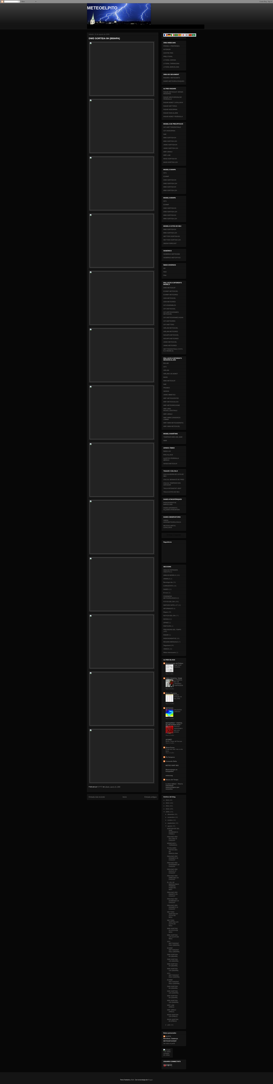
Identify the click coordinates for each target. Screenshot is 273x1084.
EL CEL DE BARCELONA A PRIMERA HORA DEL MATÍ (173, 886)
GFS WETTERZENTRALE (172, 127)
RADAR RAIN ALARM (170, 113)
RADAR (165, 635)
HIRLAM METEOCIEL (170, 328)
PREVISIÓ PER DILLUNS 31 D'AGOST (172, 838)
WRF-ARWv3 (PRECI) (171, 1011)
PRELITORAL (168, 56)
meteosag (169, 775)
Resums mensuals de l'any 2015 (178, 696)
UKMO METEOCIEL (170, 342)
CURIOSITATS (168, 586)
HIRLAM (166, 370)
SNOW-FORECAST (170, 243)
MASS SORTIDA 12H (170, 162)
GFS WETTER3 (168, 324)
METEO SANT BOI (172, 765)
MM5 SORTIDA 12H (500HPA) (172, 1001)
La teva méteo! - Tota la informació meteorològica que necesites (174, 786)
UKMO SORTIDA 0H (170, 145)
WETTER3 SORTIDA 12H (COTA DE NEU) (172, 922)
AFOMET (169, 739)
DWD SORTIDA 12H (170, 183)
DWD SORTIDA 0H (169, 180)
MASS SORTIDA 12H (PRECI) (172, 1015)
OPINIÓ (166, 622)
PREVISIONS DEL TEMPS (172, 629)
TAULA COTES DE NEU (171, 492)
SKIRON (166, 391)
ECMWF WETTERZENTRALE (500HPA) (173, 981)
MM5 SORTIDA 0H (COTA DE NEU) (172, 930)
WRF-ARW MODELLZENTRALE (170, 409)
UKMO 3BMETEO (169, 395)
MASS (165, 377)
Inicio (125, 797)
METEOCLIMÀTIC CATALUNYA (169, 526)
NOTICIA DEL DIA (169, 615)
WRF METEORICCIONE (171, 405)
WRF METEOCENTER (171, 398)
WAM (165, 440)
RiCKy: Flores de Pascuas (174, 741)
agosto (170, 826)
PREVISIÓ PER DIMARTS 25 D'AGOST (172, 894)
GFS (164, 173)
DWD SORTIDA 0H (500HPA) (172, 987)
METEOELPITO (102, 8)
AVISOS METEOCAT (170, 463)
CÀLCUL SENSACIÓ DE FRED (173, 479)
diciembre (171, 814)
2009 (168, 812)
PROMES (166, 388)
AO (164, 268)
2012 (168, 803)
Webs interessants (169, 652)
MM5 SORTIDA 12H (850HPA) (172, 969)
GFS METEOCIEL (169, 309)
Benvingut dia (168, 582)
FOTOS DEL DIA (169, 601)
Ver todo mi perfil (169, 1043)
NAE (164, 134)
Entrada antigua (150, 797)
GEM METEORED (169, 302)
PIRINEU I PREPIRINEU (171, 46)
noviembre (171, 817)
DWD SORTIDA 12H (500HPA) (172, 992)
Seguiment (167, 645)
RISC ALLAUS (168, 455)
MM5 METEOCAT (169, 381)
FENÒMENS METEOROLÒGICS (170, 597)
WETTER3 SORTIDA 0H (171, 236)
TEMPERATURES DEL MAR (172, 437)
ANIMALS (166, 579)
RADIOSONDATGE (169, 638)
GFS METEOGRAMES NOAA (173, 317)
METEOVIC (169, 708)
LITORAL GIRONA (169, 60)
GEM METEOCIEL (169, 298)
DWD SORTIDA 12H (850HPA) (172, 960)
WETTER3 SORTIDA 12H (172, 240)
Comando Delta (171, 761)
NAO (165, 272)
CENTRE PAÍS (168, 53)
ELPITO (168, 1036)
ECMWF (166, 176)
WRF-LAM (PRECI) (170, 1006)
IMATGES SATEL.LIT (170, 605)
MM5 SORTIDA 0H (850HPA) (172, 965)
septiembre (172, 823)
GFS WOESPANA (169, 131)
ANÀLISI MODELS (169, 575)
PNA (164, 275)
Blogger (150, 1080)
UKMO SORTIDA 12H (170, 148)
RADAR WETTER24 (170, 106)
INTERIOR (167, 49)
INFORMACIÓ (168, 608)
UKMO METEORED (170, 345)
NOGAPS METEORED (171, 338)
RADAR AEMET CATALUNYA (173, 102)
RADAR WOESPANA (170, 109)
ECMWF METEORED (170, 295)
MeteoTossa (170, 747)
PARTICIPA (167, 626)
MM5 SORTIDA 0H (169, 138)
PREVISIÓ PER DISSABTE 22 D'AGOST (172, 907)
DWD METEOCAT (169, 288)
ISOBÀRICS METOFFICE (172, 257)
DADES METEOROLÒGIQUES (173, 81)
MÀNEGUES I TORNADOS (172, 844)
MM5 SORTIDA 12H (170, 141)
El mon (165, 593)
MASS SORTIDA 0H (170, 159)
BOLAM (166, 363)
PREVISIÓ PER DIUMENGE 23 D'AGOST (173, 900)
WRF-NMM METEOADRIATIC (173, 423)
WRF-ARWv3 (167, 152)
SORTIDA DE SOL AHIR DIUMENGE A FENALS (173, 831)
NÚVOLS (166, 619)
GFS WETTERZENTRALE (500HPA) (173, 975)
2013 (168, 800)
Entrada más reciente (97, 797)
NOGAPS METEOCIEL (171, 335)
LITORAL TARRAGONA (171, 63)
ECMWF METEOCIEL (170, 291)
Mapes (165, 612)
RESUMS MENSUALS (170, 642)
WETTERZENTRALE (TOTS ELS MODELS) (172, 350)
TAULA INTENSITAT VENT (172, 488)
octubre (170, 820)
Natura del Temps (172, 779)
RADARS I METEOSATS (171, 78)
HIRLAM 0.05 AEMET (170, 374)
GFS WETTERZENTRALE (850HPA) (173, 943)
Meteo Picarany (171, 693)
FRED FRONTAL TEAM (174, 678)
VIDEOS (166, 649)
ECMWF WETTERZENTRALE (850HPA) (173, 950)
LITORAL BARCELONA (171, 67)
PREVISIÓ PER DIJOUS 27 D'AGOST (172, 871)
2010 (168, 809)
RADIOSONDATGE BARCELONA (169, 503)
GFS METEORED (169, 321)
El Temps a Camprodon (174, 535)
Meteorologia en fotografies (171, 770)
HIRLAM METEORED (170, 331)
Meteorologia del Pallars (174, 663)
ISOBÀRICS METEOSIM (171, 254)
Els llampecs (170, 757)
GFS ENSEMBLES (169, 305)
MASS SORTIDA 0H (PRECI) (172, 1020)
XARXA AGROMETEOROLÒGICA (172, 521)
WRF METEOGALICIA (170, 402)
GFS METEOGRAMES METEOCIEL (171, 313)
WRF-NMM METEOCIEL (171, 426)
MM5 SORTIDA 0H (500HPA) (172, 996)
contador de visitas (166, 1054)
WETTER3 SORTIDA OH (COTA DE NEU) (172, 914)
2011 (167, 806)
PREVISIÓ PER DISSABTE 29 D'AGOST (172, 858)
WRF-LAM (166, 155)
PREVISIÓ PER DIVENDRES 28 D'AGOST (173, 864)
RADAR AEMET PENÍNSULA (173, 116)
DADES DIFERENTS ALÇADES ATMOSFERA (171, 508)
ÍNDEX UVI (167, 451)
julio (169, 1025)
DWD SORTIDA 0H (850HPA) (172, 955)
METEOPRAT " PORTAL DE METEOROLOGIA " (174, 723)
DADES (165, 589)
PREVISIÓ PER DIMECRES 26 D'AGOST (173, 877)
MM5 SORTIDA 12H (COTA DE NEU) (173, 937)
